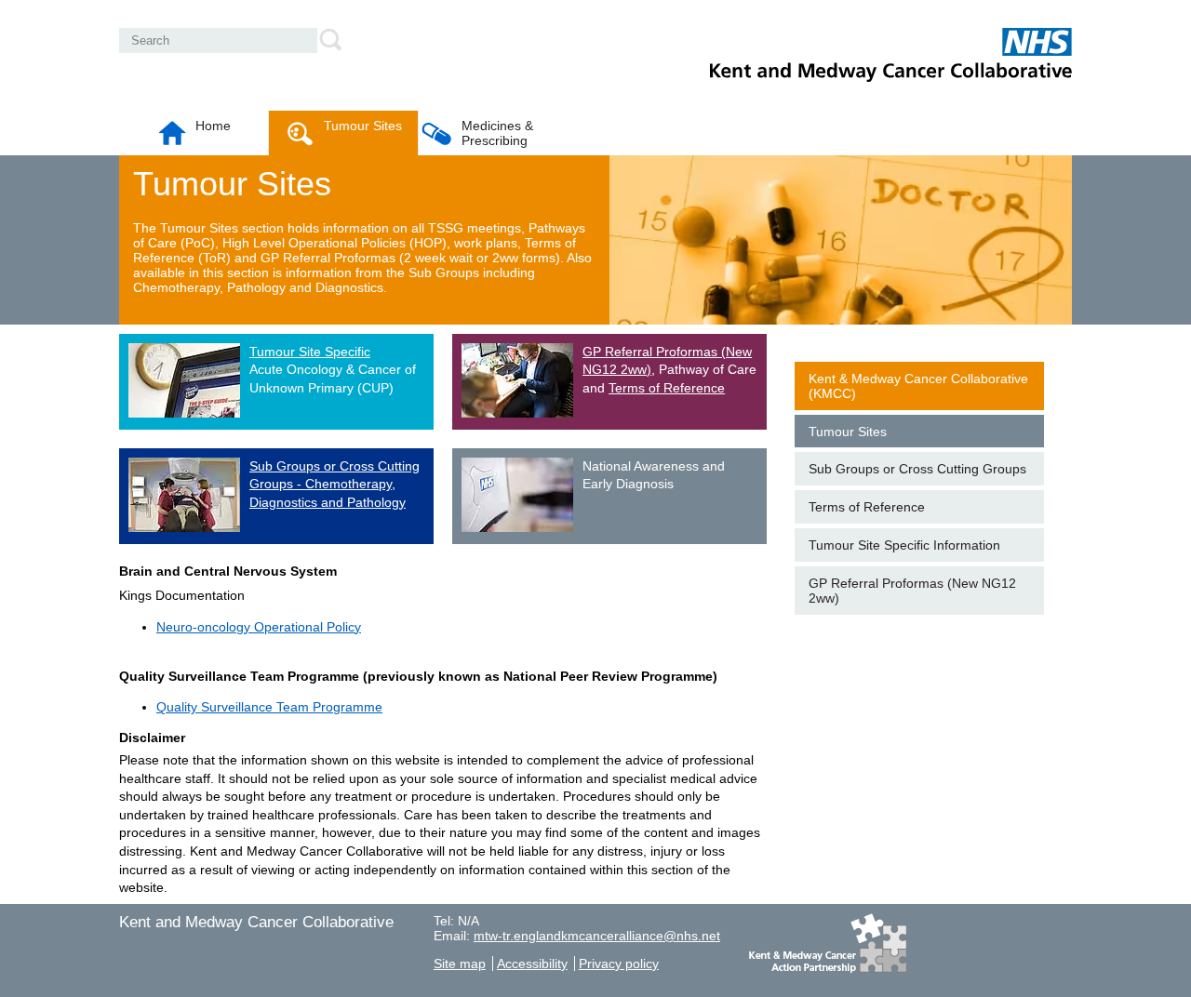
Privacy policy (619, 963)
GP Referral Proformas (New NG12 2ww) (912, 590)
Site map (460, 963)
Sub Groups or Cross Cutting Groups (917, 468)
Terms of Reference (667, 387)
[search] (332, 39)
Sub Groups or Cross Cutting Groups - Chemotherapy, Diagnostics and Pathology (334, 484)
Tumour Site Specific (309, 351)
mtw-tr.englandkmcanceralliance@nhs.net (597, 935)
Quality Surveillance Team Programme (269, 706)
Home (213, 125)
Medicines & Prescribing (497, 133)
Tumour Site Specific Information (904, 545)
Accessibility (532, 963)
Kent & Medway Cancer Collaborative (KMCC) (918, 386)
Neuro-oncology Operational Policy (258, 626)
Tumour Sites (363, 125)
